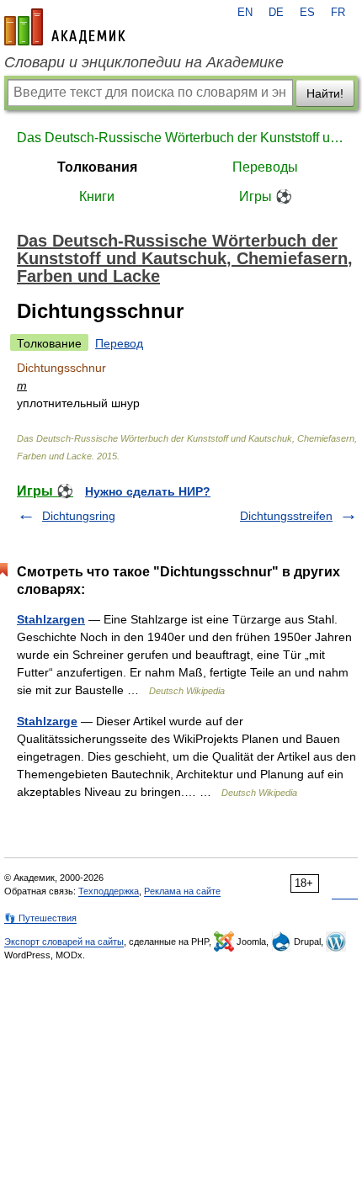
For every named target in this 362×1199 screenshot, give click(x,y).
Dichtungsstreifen (286, 516)
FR (338, 13)
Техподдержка (108, 891)
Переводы (265, 167)
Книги (96, 196)
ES (307, 13)
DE (276, 13)
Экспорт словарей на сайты (64, 941)
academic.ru (64, 26)
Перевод (119, 343)
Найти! (324, 93)
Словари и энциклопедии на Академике (144, 62)
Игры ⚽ (265, 196)
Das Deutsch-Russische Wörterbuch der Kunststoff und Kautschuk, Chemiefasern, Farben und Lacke (181, 137)
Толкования (97, 167)
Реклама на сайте (182, 891)
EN (245, 13)
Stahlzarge (47, 721)
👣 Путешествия (40, 918)
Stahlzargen (51, 619)
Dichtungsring (78, 516)
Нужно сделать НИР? (147, 491)
